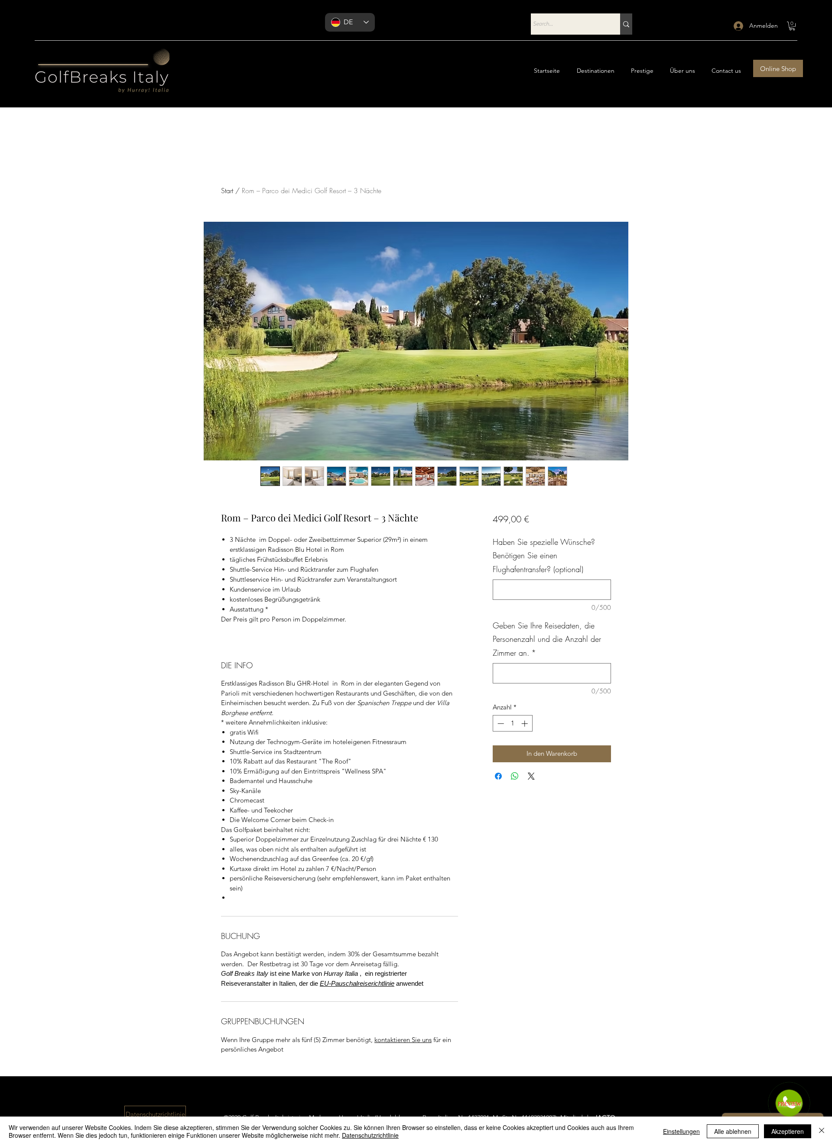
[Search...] (626, 24)
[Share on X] (531, 776)
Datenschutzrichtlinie (370, 1135)
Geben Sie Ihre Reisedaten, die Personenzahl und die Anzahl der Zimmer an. (547, 639)
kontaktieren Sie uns (403, 1040)
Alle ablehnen (732, 1131)
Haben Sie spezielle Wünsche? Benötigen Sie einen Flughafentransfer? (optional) (544, 555)
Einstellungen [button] (681, 1131)
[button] (792, 26)
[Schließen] (821, 1131)
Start (227, 190)
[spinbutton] (512, 723)
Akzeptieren (787, 1131)
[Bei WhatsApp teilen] (515, 776)
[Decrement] (500, 723)
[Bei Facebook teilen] (498, 776)
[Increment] (525, 723)
